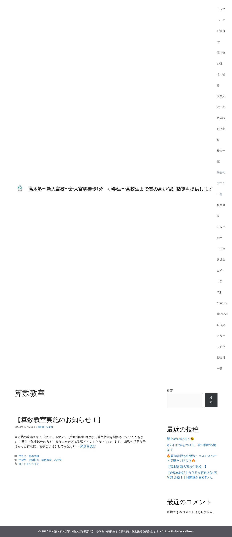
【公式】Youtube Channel (222, 298)
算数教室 (47, 459)
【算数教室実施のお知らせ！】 (59, 419)
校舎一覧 (221, 156)
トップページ (221, 14)
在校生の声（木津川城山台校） (221, 248)
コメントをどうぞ (29, 463)
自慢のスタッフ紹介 (221, 335)
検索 (170, 390)
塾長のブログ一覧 (221, 183)
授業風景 (221, 210)
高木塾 (58, 459)
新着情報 (34, 455)
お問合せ (221, 36)
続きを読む (88, 446)
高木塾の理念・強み (221, 69)
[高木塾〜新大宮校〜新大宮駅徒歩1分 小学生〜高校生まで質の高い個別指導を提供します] (19, 188)
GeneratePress (184, 531)
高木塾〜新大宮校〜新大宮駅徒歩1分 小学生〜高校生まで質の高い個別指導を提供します (120, 189)
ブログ (22, 455)
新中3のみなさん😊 (180, 439)
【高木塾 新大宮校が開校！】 (187, 466)
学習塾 (22, 459)
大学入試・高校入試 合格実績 (222, 117)
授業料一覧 (221, 363)
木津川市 (34, 459)
